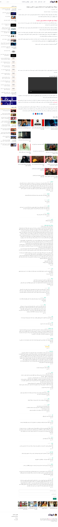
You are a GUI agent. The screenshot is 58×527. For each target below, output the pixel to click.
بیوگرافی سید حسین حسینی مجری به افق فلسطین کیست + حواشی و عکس (5, 118)
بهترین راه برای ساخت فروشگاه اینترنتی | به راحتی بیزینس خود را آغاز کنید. (5, 28)
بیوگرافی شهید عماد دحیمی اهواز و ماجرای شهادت (25, 153)
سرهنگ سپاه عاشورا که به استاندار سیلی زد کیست (46, 20)
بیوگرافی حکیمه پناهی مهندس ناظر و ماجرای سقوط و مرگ (38, 128)
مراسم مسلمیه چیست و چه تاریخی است (38, 151)
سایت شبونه (50, 518)
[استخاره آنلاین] (9, 104)
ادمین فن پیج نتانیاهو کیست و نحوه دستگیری (24, 127)
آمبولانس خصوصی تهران (7, 20)
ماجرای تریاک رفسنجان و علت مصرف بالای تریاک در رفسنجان (52, 153)
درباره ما (16, 518)
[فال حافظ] (9, 100)
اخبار (44, 2)
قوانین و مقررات (15, 514)
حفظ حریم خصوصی (14, 516)
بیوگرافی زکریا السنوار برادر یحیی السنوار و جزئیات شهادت (38, 176)
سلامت (35, 2)
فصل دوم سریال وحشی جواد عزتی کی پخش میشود (24, 140)
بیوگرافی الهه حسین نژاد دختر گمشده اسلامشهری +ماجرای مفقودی (52, 165)
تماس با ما (16, 519)
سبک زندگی (40, 2)
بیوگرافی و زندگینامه (25, 2)
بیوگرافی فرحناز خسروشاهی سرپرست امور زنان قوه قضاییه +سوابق (24, 165)
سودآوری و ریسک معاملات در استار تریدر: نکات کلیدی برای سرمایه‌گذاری (51, 128)
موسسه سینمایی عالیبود (7, 50)
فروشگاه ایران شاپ (7, 16)
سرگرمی (31, 2)
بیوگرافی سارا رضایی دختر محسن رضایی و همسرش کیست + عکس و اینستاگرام (5, 122)
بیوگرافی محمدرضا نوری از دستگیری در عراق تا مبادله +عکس (51, 177)
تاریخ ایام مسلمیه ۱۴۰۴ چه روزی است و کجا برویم (38, 165)
